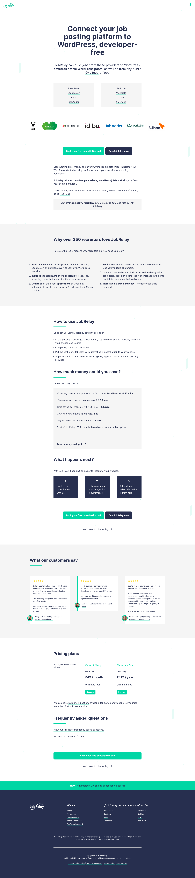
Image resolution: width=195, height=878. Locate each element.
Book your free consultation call (83, 151)
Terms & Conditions (94, 863)
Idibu (73, 97)
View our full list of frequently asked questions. (78, 729)
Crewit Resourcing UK (44, 619)
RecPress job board (75, 824)
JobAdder (74, 102)
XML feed (92, 72)
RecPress (65, 194)
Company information (76, 863)
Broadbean (74, 88)
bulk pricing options (78, 703)
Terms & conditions (74, 821)
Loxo (121, 97)
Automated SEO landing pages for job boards (97, 785)
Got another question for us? (68, 736)
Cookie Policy (109, 863)
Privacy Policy (121, 863)
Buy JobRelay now (119, 151)
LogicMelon (74, 93)
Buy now (90, 692)
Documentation (73, 817)
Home (69, 810)
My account (71, 814)
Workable (121, 93)
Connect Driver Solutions (139, 619)
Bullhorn (121, 88)
